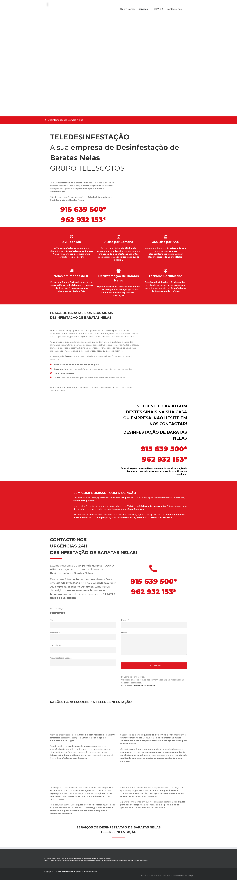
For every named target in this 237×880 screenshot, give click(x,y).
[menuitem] (129, 8)
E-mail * (125, 620)
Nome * (53, 620)
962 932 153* (83, 219)
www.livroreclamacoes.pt (140, 860)
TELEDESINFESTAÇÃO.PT (66, 871)
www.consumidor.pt (97, 860)
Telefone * (55, 633)
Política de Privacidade (144, 686)
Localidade (55, 645)
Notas (124, 633)
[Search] (185, 8)
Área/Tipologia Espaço (61, 658)
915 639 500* (83, 209)
